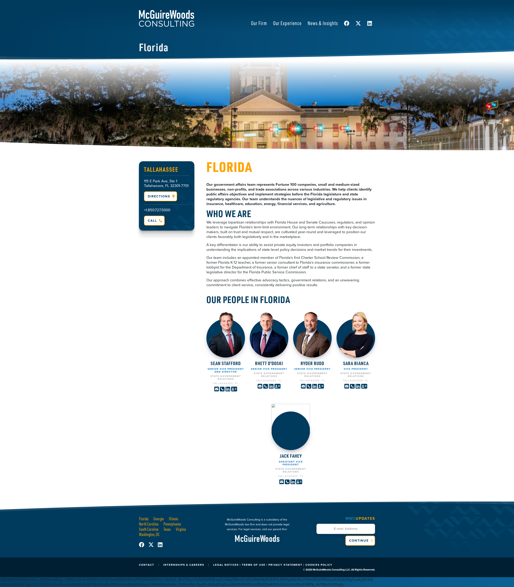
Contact (146, 565)
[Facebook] (143, 545)
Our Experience (287, 23)
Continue (359, 540)
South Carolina (148, 529)
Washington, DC (149, 534)
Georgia (158, 518)
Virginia (181, 529)
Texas (167, 529)
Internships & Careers (183, 565)
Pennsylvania (172, 524)
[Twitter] (153, 545)
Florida (143, 518)
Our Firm (259, 23)
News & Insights (323, 23)
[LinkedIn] (160, 545)
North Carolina (148, 524)
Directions (159, 196)
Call (152, 220)
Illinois (173, 518)
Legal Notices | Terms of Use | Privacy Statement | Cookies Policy (272, 565)
